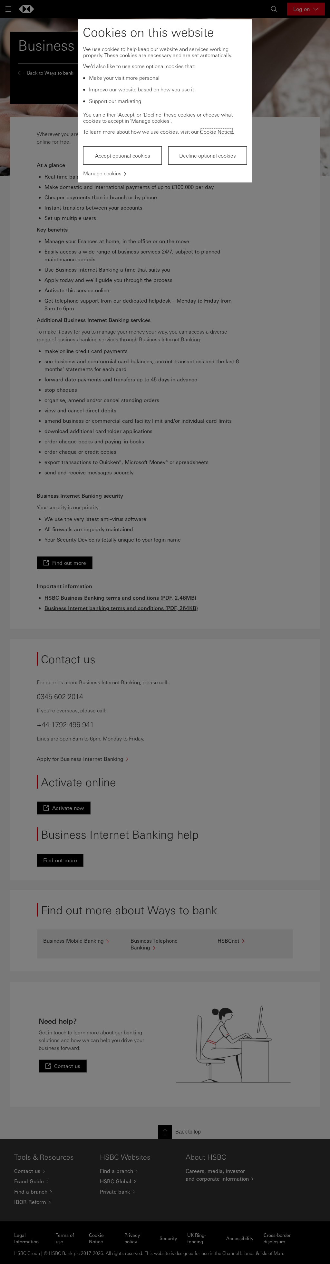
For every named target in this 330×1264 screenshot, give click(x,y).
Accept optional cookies (122, 155)
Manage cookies (102, 173)
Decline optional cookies (207, 155)
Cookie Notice (216, 131)
